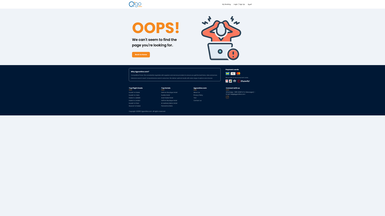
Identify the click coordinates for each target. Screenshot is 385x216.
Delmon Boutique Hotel (169, 92)
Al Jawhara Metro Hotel (169, 103)
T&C (195, 98)
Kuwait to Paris (134, 103)
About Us (197, 92)
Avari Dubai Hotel (167, 98)
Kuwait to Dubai (134, 92)
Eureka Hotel (165, 95)
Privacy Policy (198, 95)
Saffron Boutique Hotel (169, 101)
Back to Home (141, 54)
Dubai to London (134, 101)
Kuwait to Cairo (134, 95)
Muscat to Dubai (134, 106)
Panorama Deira (167, 106)
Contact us (198, 101)
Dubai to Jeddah (134, 98)
